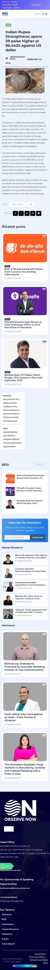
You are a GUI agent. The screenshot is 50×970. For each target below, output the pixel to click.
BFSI (4, 919)
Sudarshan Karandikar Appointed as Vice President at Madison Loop (30, 585)
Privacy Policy (40, 954)
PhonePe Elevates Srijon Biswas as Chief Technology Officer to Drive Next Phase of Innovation (23, 324)
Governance (8, 924)
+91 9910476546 (8, 897)
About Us (5, 2)
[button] (39, 14)
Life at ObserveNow (10, 5)
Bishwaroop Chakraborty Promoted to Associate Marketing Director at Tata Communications (24, 667)
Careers (16, 8)
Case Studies (7, 8)
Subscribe (37, 537)
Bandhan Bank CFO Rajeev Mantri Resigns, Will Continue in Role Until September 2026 (23, 377)
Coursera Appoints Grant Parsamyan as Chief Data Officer (30, 571)
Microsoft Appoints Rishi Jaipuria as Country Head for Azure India (31, 556)
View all (39, 464)
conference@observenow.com (15, 888)
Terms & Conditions (37, 957)
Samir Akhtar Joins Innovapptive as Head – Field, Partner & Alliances (23, 717)
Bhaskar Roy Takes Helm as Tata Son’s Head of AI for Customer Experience (28, 599)
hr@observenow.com (10, 870)
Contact (14, 2)
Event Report (8, 943)
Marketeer (7, 934)
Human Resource (10, 929)
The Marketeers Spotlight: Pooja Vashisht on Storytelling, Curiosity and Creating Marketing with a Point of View (24, 769)
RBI (29, 160)
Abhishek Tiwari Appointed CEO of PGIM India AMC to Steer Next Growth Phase (31, 612)
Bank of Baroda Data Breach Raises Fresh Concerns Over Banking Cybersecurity (23, 271)
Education (7, 914)
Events (5, 939)
